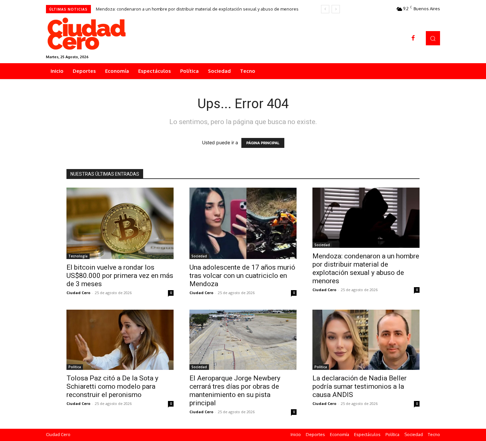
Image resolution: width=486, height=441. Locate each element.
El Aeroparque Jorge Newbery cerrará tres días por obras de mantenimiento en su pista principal (234, 390)
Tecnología (78, 256)
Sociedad (199, 256)
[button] (433, 38)
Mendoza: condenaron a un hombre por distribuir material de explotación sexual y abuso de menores (197, 9)
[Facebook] (413, 38)
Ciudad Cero (78, 292)
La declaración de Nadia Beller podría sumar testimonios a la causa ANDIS (359, 386)
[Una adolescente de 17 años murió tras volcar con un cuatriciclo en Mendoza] (243, 223)
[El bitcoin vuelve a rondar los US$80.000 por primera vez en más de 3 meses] (120, 223)
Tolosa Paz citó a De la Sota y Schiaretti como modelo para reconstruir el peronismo (112, 386)
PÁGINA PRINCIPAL (262, 143)
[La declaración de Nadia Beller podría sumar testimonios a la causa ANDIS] (366, 340)
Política (74, 367)
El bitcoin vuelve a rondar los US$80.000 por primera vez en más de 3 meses (119, 275)
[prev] (325, 9)
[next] (336, 9)
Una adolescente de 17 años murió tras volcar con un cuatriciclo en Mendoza (242, 275)
